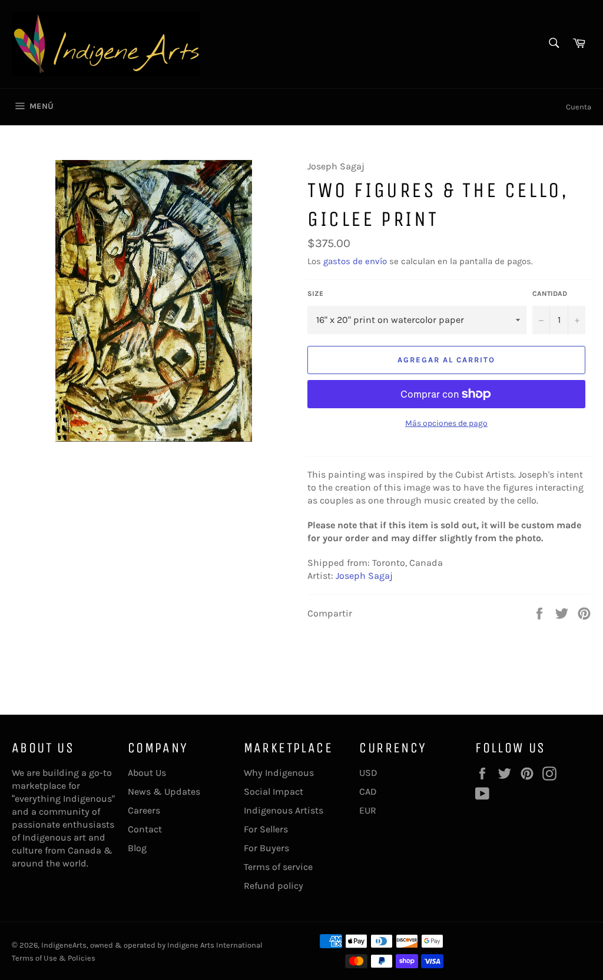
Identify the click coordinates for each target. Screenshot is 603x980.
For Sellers (266, 829)
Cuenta (578, 106)
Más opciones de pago (446, 423)
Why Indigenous (279, 772)
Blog (137, 848)
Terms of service (278, 866)
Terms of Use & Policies (53, 958)
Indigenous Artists (283, 810)
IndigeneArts (64, 945)
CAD (368, 791)
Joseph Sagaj (364, 575)
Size (315, 293)
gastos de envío (355, 261)
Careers (144, 810)
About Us (147, 772)
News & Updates (164, 791)
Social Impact (273, 791)
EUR (367, 810)
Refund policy (273, 885)
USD (368, 772)
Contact (145, 829)
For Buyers (266, 848)
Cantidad (549, 293)
